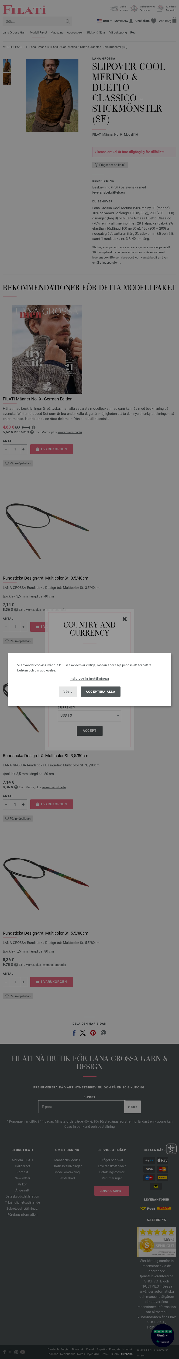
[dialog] (89, 679)
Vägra (68, 691)
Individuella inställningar (89, 678)
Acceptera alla (100, 691)
